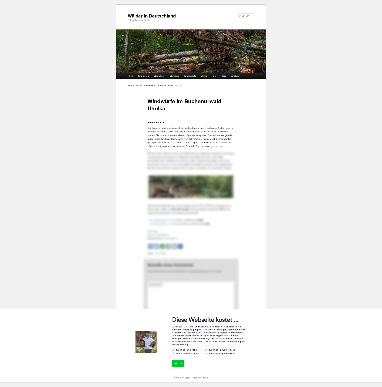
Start (130, 75)
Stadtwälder (159, 75)
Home (131, 85)
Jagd (224, 75)
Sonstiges (235, 75)
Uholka (204, 75)
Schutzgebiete (190, 75)
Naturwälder (174, 75)
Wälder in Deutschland (152, 15)
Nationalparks (143, 75)
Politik (214, 75)
